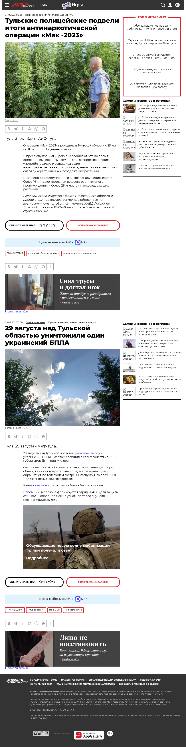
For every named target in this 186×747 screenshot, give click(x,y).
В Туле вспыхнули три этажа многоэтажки (152, 71)
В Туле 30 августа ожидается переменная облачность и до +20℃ (151, 56)
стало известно (44, 485)
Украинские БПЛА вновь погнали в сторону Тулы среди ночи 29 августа (151, 42)
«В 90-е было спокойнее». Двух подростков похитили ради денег (157, 366)
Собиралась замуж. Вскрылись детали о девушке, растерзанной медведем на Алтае (157, 120)
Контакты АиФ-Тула (41, 684)
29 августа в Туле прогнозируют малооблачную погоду (151, 85)
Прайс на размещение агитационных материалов (85, 684)
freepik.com (11, 120)
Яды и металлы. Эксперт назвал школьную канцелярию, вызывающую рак (156, 156)
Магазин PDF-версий (72, 680)
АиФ (25, 428)
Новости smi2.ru (17, 311)
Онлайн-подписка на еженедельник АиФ (112, 680)
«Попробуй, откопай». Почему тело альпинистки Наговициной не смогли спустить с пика (158, 343)
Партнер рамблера (61, 733)
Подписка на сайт (150, 680)
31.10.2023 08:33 (13, 14)
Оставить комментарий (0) (93, 225)
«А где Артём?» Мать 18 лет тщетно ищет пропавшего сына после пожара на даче (158, 331)
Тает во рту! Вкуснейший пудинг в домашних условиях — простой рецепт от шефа (157, 108)
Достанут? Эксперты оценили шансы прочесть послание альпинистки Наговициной (159, 355)
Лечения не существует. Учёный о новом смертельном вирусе (157, 167)
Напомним (31, 492)
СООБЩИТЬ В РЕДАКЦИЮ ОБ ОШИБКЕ (139, 684)
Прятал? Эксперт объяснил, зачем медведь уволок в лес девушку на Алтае (157, 391)
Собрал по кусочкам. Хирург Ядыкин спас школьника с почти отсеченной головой (159, 132)
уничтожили (84, 453)
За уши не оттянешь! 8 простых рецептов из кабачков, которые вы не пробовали (159, 379)
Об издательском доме (43, 680)
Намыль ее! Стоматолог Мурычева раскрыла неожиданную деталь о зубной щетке (157, 144)
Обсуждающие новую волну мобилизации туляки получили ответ (152, 27)
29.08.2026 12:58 (14, 322)
